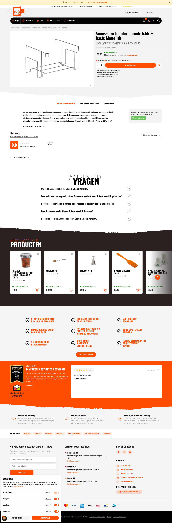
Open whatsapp (140, 118)
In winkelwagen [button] (37, 290)
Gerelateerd (109, 103)
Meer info (48, 493)
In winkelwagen (130, 65)
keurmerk (106, 74)
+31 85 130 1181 (127, 473)
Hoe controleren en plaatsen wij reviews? (24, 137)
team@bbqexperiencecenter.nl (132, 477)
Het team (37, 434)
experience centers (132, 55)
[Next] (157, 277)
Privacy (109, 517)
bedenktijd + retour (107, 70)
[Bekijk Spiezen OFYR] (59, 272)
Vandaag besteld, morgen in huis (108, 6)
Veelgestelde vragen (89, 103)
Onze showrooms (74, 434)
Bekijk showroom (73, 461)
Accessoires (14, 28)
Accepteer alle (45, 518)
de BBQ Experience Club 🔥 (97, 2)
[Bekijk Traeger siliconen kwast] (127, 272)
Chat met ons (125, 465)
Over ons (48, 434)
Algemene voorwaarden (97, 517)
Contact (27, 434)
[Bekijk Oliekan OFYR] (93, 272)
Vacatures (59, 434)
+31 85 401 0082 (127, 469)
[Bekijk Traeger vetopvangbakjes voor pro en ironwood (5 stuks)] (25, 272)
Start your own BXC (119, 517)
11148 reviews (151, 370)
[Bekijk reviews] (128, 7)
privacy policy (18, 487)
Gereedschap (25, 28)
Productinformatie (66, 103)
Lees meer (29, 386)
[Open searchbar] (158, 20)
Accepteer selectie (16, 518)
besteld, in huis (106, 72)
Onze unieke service (86, 354)
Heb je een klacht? (127, 481)
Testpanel (107, 434)
